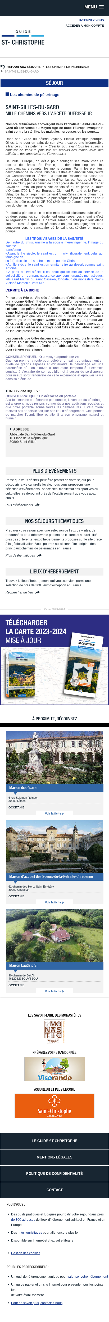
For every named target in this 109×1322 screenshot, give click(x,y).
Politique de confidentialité (54, 1174)
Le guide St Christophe (54, 1141)
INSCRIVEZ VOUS (91, 20)
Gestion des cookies (25, 1253)
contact (55, 1190)
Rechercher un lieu (20, 592)
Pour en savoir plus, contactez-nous (36, 1303)
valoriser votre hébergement (87, 1276)
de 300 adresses (23, 1220)
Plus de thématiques (21, 555)
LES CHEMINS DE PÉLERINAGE (67, 66)
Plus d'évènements (20, 505)
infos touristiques (30, 1232)
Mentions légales (54, 1157)
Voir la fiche (53, 813)
